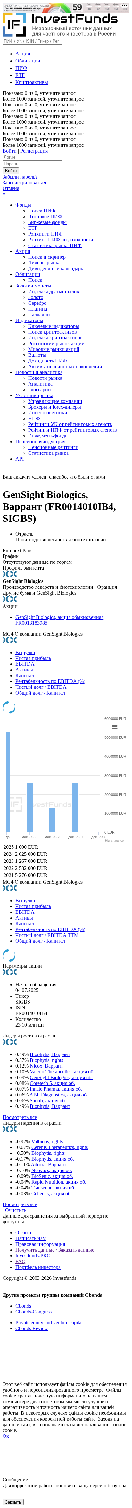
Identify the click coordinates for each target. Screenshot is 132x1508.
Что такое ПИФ (45, 216)
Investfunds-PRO (33, 1255)
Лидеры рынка (44, 262)
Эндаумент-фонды (48, 435)
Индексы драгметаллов (53, 291)
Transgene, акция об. (53, 1187)
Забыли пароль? (20, 176)
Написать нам (30, 1238)
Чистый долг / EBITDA (41, 687)
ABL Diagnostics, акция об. (58, 1094)
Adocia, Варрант (48, 1164)
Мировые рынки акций (53, 349)
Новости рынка (45, 378)
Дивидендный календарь (55, 268)
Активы (24, 669)
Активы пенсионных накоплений (65, 366)
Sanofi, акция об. (48, 1100)
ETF (20, 75)
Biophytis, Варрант (50, 1054)
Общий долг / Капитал (40, 693)
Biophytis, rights (46, 1060)
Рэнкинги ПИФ (45, 234)
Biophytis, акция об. (52, 1159)
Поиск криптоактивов (52, 332)
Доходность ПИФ (47, 360)
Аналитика (40, 384)
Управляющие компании (55, 401)
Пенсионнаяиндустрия (40, 441)
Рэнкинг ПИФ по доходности (60, 239)
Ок (6, 1436)
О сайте (23, 1232)
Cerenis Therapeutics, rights (59, 1147)
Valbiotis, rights (47, 1141)
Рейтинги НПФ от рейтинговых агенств (72, 430)
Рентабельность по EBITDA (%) (50, 681)
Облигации (27, 60)
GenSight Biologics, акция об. (61, 1077)
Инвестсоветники (47, 412)
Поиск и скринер (47, 257)
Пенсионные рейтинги (53, 447)
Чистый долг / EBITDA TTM (46, 935)
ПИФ (21, 68)
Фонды (23, 205)
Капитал (24, 675)
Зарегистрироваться (24, 182)
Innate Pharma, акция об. (56, 1089)
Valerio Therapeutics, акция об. (62, 1071)
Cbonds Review (31, 1328)
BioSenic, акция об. (52, 1176)
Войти (10, 151)
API (19, 459)
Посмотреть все (20, 1117)
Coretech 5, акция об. (52, 1083)
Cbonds (23, 1306)
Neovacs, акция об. (51, 1170)
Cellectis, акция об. (51, 1193)
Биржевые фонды (47, 222)
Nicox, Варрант (46, 1066)
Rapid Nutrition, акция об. (58, 1182)
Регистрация (34, 151)
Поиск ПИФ (41, 210)
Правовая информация (40, 1244)
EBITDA (25, 664)
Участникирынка (34, 395)
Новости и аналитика (38, 372)
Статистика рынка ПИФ (55, 245)
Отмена (11, 188)
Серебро (37, 303)
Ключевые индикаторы (53, 326)
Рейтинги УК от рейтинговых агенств (70, 424)
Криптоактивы (31, 82)
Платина (37, 309)
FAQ (20, 1261)
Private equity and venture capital (49, 1322)
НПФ (34, 418)
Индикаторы (29, 320)
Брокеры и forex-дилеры (54, 407)
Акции (22, 53)
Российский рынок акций (56, 343)
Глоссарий (39, 389)
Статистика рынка (48, 453)
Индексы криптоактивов (55, 337)
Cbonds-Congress (33, 1311)
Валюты (37, 355)
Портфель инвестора (38, 1267)
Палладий (39, 314)
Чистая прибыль (33, 658)
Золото (35, 297)
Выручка (25, 652)
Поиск (35, 280)
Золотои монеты (33, 285)
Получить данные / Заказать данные (54, 1250)
